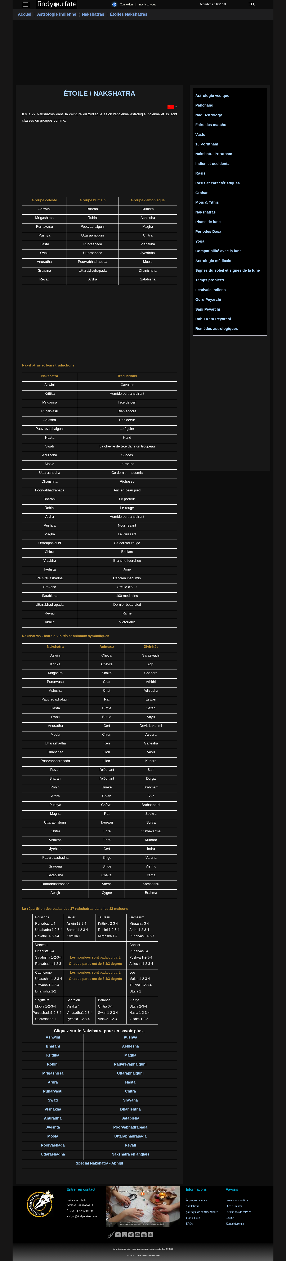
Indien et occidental (213, 164)
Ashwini (53, 1037)
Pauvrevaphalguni (130, 1064)
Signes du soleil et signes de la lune (227, 270)
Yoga (199, 241)
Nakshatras (94, 14)
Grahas (201, 193)
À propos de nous (196, 1200)
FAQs (189, 1223)
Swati (53, 1100)
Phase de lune (208, 222)
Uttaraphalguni (130, 1073)
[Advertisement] (143, 52)
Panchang (204, 105)
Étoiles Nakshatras (128, 14)
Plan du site (193, 1217)
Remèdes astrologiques (216, 328)
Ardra (53, 1082)
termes (169, 1248)
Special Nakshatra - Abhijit (99, 1163)
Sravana (130, 1100)
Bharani (53, 1046)
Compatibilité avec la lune (218, 251)
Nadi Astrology (208, 115)
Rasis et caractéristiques (217, 183)
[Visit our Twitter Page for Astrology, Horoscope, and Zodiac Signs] (131, 1235)
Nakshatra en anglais (130, 1154)
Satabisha (130, 1118)
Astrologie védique (212, 96)
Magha (130, 1055)
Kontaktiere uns (235, 1223)
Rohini (53, 1064)
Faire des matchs (210, 125)
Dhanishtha (130, 1109)
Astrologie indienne (57, 14)
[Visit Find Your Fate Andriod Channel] (150, 1235)
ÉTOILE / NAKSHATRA (99, 93)
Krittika (52, 1055)
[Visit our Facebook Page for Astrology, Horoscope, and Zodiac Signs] (118, 1235)
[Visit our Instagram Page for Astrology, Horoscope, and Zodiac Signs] (124, 1235)
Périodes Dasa (208, 231)
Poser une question (237, 1200)
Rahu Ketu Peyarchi (213, 319)
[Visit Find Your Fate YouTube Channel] (137, 1235)
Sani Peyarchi (207, 309)
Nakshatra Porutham (213, 154)
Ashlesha (130, 1046)
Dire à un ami (234, 1206)
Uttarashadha (53, 1154)
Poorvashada (53, 1145)
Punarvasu (52, 1091)
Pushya (130, 1037)
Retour (230, 1217)
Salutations (192, 1206)
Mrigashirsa (52, 1073)
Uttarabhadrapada (130, 1136)
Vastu (200, 134)
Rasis (200, 173)
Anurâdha (53, 1118)
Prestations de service (238, 1211)
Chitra (130, 1091)
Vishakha (53, 1109)
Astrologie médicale (213, 261)
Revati (130, 1145)
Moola (52, 1136)
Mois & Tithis (207, 202)
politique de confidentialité (202, 1211)
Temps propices (209, 280)
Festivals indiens (210, 290)
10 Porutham (206, 144)
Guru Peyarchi (208, 299)
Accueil (25, 14)
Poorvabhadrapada (130, 1127)
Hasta (130, 1082)
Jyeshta (53, 1127)
